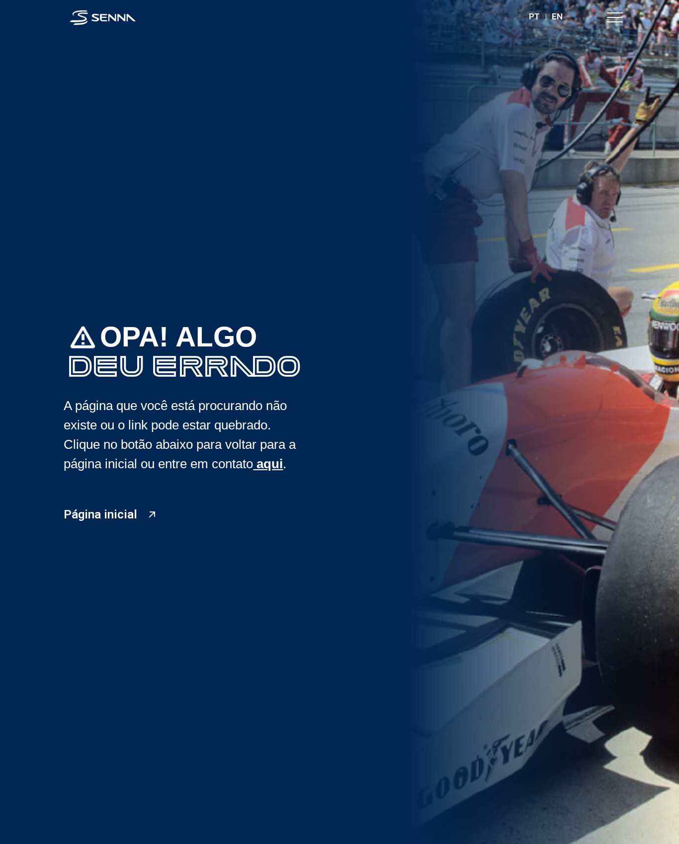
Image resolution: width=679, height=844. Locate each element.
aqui (268, 463)
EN (557, 16)
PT (534, 16)
